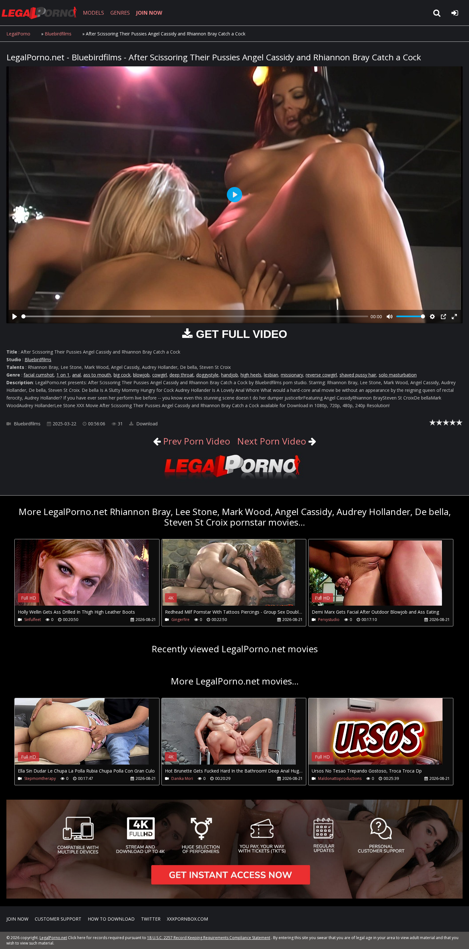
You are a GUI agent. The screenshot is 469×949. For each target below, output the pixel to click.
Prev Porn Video (195, 441)
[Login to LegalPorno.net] (455, 13)
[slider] (194, 316)
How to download (111, 919)
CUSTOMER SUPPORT (58, 919)
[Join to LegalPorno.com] (234, 480)
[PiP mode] (443, 316)
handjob (229, 375)
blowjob (141, 375)
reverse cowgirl (321, 375)
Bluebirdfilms (58, 34)
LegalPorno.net (41, 13)
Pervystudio (328, 619)
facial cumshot (39, 375)
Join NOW (17, 919)
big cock (122, 375)
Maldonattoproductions (339, 778)
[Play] (15, 316)
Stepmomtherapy (40, 778)
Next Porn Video (272, 441)
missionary (292, 375)
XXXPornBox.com (187, 919)
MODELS (93, 12)
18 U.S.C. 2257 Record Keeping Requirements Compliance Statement (208, 937)
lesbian (271, 375)
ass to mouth (97, 375)
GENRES (120, 12)
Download (146, 424)
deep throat (181, 375)
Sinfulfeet (32, 619)
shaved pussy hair (357, 375)
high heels (251, 375)
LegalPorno (18, 34)
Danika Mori (182, 778)
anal (76, 375)
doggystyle (207, 375)
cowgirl (159, 375)
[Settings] (432, 316)
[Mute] (389, 316)
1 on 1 (63, 375)
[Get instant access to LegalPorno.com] (234, 897)
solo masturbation (398, 375)
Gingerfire (180, 619)
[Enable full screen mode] (454, 316)
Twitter (150, 919)
